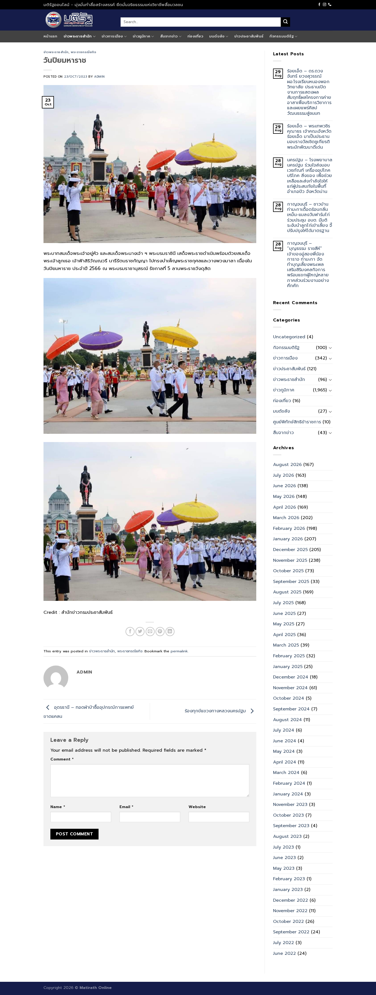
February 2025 (289, 656)
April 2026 (284, 507)
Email (126, 807)
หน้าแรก (50, 36)
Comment (61, 759)
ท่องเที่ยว (195, 36)
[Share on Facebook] (130, 631)
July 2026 (283, 475)
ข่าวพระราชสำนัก (78, 36)
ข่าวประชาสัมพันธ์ (248, 36)
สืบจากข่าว (169, 36)
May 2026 (284, 496)
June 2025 (284, 613)
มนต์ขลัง (217, 36)
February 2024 (289, 783)
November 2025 (290, 560)
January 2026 (288, 539)
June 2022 (284, 953)
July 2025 (283, 602)
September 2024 (291, 709)
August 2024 (287, 719)
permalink (179, 651)
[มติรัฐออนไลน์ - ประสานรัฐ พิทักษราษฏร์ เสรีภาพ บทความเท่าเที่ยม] (77, 20)
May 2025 (283, 624)
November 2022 (290, 910)
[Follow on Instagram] (324, 5)
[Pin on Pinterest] (160, 631)
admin (99, 76)
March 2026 (286, 517)
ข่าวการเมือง (112, 36)
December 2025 (290, 549)
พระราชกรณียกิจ (83, 52)
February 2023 (289, 879)
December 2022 (290, 900)
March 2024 (286, 772)
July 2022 (283, 942)
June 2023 (284, 857)
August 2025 (287, 592)
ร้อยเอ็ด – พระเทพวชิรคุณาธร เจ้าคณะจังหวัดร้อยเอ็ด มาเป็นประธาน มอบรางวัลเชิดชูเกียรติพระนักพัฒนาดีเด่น (309, 137)
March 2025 (286, 645)
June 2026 (284, 485)
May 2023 (284, 868)
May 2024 (284, 751)
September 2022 (291, 932)
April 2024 (284, 762)
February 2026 (289, 528)
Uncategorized (289, 337)
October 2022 (288, 921)
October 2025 (288, 571)
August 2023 (287, 836)
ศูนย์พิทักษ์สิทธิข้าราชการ (297, 422)
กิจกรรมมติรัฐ (281, 36)
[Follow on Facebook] (319, 5)
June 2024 (284, 741)
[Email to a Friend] (150, 631)
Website (197, 807)
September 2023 (291, 825)
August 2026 (287, 464)
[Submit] (285, 22)
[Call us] (329, 5)
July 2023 (283, 847)
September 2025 (291, 581)
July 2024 (283, 730)
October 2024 (288, 698)
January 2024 (288, 794)
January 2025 (288, 666)
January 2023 (288, 889)
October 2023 (288, 815)
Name (57, 807)
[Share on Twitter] (140, 631)
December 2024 (290, 677)
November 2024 (290, 688)
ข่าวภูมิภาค (141, 36)
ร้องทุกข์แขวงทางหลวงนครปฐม (216, 711)
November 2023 (290, 804)
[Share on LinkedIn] (170, 631)
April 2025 (284, 634)
